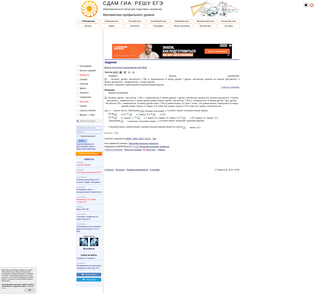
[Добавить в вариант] (120, 72)
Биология (135, 26)
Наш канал (90, 279)
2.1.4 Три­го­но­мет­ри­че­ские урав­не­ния (151, 146)
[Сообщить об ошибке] (129, 72)
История (229, 26)
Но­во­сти (89, 159)
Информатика (111, 21)
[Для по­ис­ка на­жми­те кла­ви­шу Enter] (89, 121)
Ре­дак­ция (120, 170)
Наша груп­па (90, 274)
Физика (88, 26)
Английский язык (158, 21)
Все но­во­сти (89, 248)
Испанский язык (228, 21)
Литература (205, 26)
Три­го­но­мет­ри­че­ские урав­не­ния (143, 143)
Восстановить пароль (86, 146)
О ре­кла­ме (155, 170)
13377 (115, 72)
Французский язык (205, 21)
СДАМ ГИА (117, 3)
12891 (135, 139)
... (151, 139)
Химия (111, 26)
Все (154, 139)
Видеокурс (151, 150)
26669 (128, 139)
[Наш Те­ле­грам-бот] (94, 245)
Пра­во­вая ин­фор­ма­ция (137, 170)
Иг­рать (88, 153)
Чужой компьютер (87, 136)
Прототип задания (133, 150)
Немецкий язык (182, 21)
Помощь (161, 150)
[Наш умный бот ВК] (84, 245)
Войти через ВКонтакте (86, 149)
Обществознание (182, 26)
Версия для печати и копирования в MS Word (126, 67)
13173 (147, 139)
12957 (141, 139)
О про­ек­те (109, 170)
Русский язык (135, 21)
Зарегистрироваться (85, 144)
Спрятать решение (230, 87)
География (158, 26)
